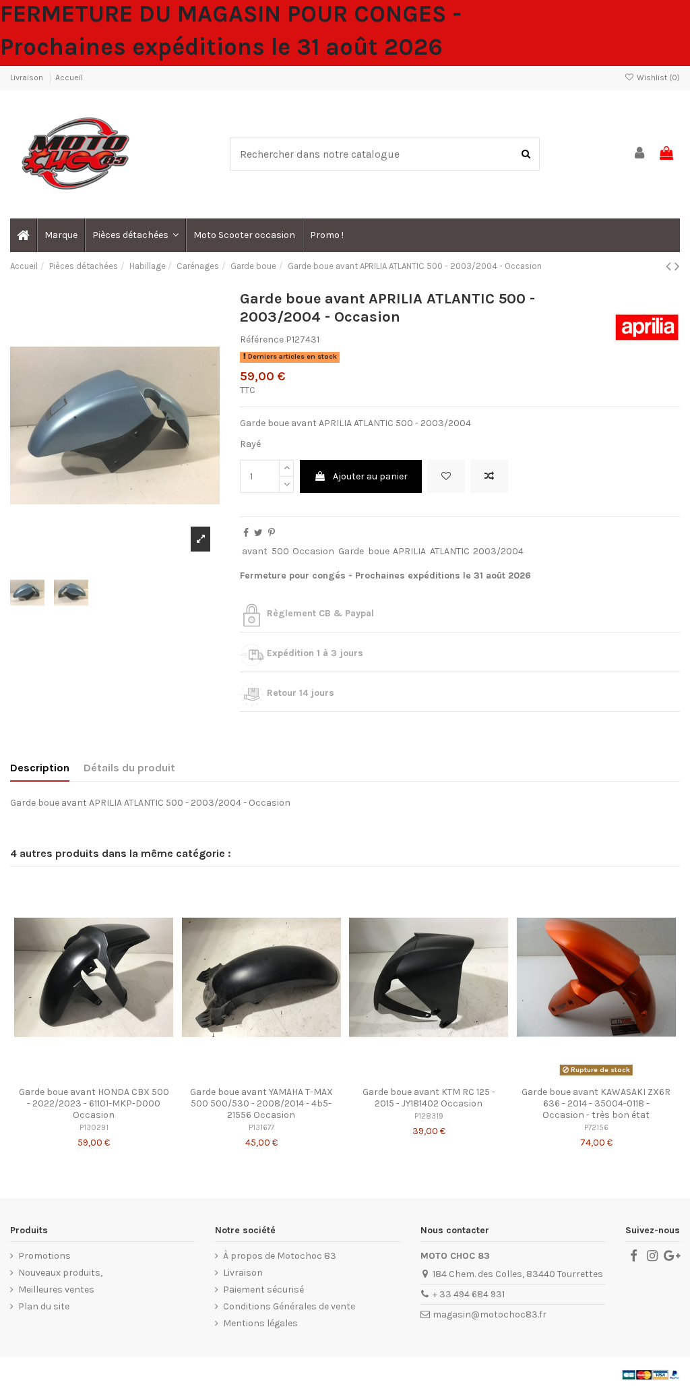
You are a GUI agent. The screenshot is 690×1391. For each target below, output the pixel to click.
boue (378, 551)
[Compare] (93, 1075)
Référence (262, 339)
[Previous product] (670, 266)
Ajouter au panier (370, 476)
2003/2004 (498, 551)
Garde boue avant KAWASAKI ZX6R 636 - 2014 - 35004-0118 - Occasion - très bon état (596, 1103)
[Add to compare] (489, 476)
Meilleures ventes (56, 1289)
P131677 (261, 1127)
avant (255, 551)
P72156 (596, 1127)
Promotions (44, 1256)
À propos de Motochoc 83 (279, 1256)
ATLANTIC (450, 551)
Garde (351, 551)
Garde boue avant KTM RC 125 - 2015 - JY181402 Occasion (429, 1097)
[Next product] (677, 266)
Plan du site (43, 1306)
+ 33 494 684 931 (469, 1294)
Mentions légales (260, 1323)
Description (39, 767)
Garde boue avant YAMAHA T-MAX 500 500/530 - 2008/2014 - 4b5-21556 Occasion (261, 1103)
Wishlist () (657, 77)
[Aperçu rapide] (112, 1075)
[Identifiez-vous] (640, 154)
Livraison (27, 77)
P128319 (428, 1116)
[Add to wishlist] (446, 476)
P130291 (94, 1127)
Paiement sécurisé (263, 1289)
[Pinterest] (271, 533)
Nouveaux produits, (60, 1272)
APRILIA (409, 551)
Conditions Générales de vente (289, 1306)
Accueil (69, 77)
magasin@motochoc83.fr (489, 1314)
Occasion (313, 551)
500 (280, 551)
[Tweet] (258, 533)
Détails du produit (129, 767)
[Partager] (246, 533)
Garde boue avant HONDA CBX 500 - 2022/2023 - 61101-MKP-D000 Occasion (94, 1103)
